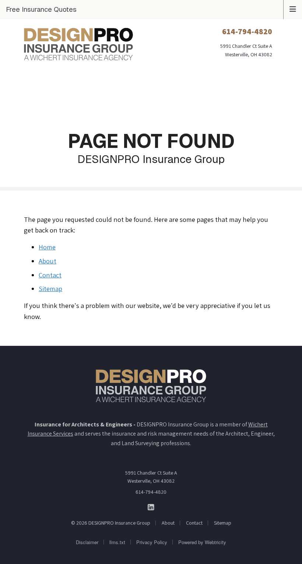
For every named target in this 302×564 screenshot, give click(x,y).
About (47, 260)
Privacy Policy (151, 542)
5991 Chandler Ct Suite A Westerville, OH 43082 (151, 476)
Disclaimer (87, 542)
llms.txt (117, 542)
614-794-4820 (151, 492)
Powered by (202, 542)
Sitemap (50, 288)
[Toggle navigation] (293, 8)
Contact (50, 274)
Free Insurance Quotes (41, 9)
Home (47, 246)
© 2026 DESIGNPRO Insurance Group (110, 522)
